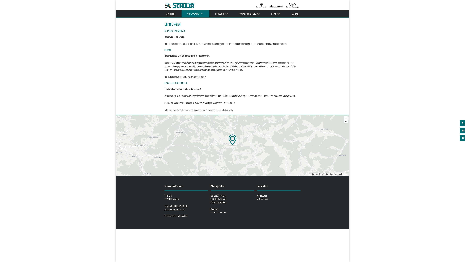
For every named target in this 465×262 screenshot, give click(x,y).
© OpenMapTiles (316, 174)
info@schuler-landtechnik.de (175, 216)
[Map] (232, 145)
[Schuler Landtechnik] (179, 5)
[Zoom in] (346, 118)
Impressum (262, 195)
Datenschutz (263, 199)
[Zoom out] (346, 121)
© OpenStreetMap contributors (335, 174)
